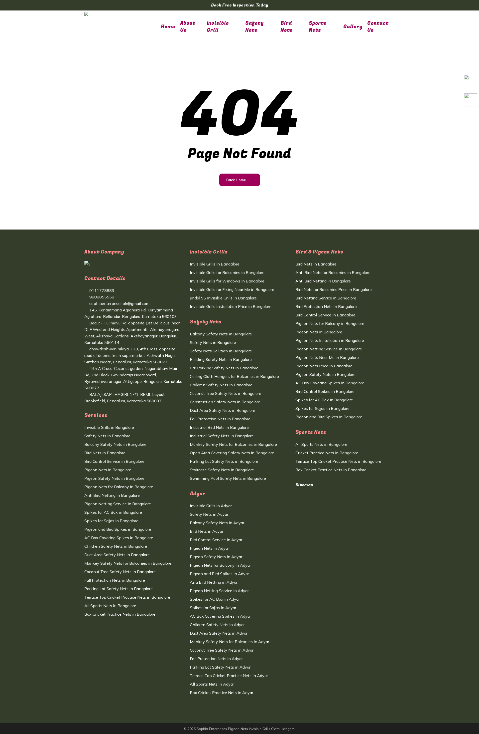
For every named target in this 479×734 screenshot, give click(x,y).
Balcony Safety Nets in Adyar (217, 522)
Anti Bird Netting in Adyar (214, 582)
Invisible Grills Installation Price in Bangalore (230, 306)
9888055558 (101, 296)
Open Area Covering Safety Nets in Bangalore (232, 452)
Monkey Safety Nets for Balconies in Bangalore (127, 563)
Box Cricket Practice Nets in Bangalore (119, 614)
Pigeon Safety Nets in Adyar (216, 556)
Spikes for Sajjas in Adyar (213, 607)
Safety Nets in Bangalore (107, 435)
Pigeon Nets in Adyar (209, 548)
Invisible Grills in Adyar (211, 505)
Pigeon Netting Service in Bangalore (117, 503)
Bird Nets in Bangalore (104, 452)
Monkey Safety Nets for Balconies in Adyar (229, 641)
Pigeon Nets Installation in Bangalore (329, 340)
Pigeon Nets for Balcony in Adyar (220, 565)
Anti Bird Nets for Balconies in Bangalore (332, 272)
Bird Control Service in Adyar (216, 539)
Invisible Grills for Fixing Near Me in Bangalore (232, 289)
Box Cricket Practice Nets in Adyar (221, 692)
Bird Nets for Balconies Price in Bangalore (333, 289)
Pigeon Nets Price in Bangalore (324, 365)
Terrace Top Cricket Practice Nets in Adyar (229, 675)
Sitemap (304, 485)
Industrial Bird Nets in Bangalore (219, 427)
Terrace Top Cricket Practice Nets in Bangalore (127, 597)
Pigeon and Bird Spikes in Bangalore (117, 529)
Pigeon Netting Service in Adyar (219, 590)
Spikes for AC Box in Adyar (215, 599)
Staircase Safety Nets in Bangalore (222, 469)
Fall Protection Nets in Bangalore (114, 580)
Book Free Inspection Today (239, 5)
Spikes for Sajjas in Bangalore (111, 520)
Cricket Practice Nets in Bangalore (326, 452)
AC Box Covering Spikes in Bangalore (118, 537)
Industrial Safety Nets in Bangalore (222, 435)
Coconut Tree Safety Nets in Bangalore (120, 571)
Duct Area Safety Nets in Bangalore (117, 554)
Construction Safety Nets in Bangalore (225, 401)
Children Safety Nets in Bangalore (115, 546)
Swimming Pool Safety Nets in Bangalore (228, 478)
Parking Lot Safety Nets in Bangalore (118, 588)
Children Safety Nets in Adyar (217, 624)
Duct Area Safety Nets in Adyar (218, 633)
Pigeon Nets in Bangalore (107, 469)
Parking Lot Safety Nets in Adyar (220, 667)
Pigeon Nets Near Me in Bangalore (327, 357)
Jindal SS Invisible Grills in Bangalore (223, 297)
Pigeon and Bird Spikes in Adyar (219, 573)
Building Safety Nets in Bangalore (221, 359)
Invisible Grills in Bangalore (109, 427)
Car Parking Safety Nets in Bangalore (224, 367)
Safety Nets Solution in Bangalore (221, 350)
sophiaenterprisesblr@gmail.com (118, 303)
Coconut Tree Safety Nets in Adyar (221, 650)
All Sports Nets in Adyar (212, 684)
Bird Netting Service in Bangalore (325, 297)
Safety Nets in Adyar (209, 514)
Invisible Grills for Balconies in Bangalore (227, 272)
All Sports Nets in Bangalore (110, 605)
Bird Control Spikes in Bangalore (325, 391)
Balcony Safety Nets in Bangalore (115, 444)
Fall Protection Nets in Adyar (216, 658)
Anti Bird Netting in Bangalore (112, 495)
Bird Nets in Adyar (206, 531)
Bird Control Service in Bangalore (114, 461)
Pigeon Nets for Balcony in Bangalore (118, 486)
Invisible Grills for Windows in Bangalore (227, 280)
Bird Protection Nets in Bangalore (326, 306)
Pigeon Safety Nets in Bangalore (114, 478)
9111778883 (101, 290)
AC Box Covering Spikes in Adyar (220, 616)
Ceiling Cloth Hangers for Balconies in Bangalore (234, 376)
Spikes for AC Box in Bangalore (113, 512)
